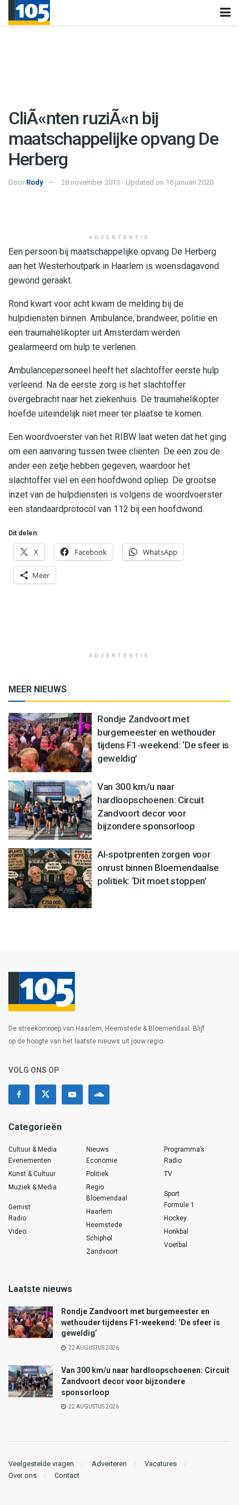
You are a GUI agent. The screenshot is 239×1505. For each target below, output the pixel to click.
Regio (95, 1187)
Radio (17, 1218)
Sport (172, 1194)
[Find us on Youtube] (72, 1094)
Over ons (22, 1475)
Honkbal (176, 1231)
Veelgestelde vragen (41, 1464)
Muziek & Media (32, 1187)
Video (17, 1231)
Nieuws (97, 1149)
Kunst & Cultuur (32, 1174)
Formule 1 (179, 1205)
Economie (101, 1160)
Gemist (19, 1207)
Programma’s (184, 1149)
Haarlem (99, 1211)
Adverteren (109, 1464)
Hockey (175, 1218)
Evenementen (29, 1160)
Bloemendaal (106, 1198)
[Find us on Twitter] (45, 1094)
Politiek (97, 1174)
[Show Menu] (225, 12)
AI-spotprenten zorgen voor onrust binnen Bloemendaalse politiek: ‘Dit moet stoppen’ (158, 867)
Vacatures (161, 1464)
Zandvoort (102, 1251)
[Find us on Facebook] (18, 1094)
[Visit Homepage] (29, 12)
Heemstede (104, 1225)
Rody (34, 182)
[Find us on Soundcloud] (98, 1094)
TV (168, 1174)
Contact (66, 1475)
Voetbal (175, 1245)
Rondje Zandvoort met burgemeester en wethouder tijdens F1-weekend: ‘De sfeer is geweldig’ (140, 1322)
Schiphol (99, 1238)
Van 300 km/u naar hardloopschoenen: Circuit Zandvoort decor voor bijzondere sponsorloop (145, 1381)
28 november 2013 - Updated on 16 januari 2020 (137, 182)
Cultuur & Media (32, 1149)
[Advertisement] (119, 211)
